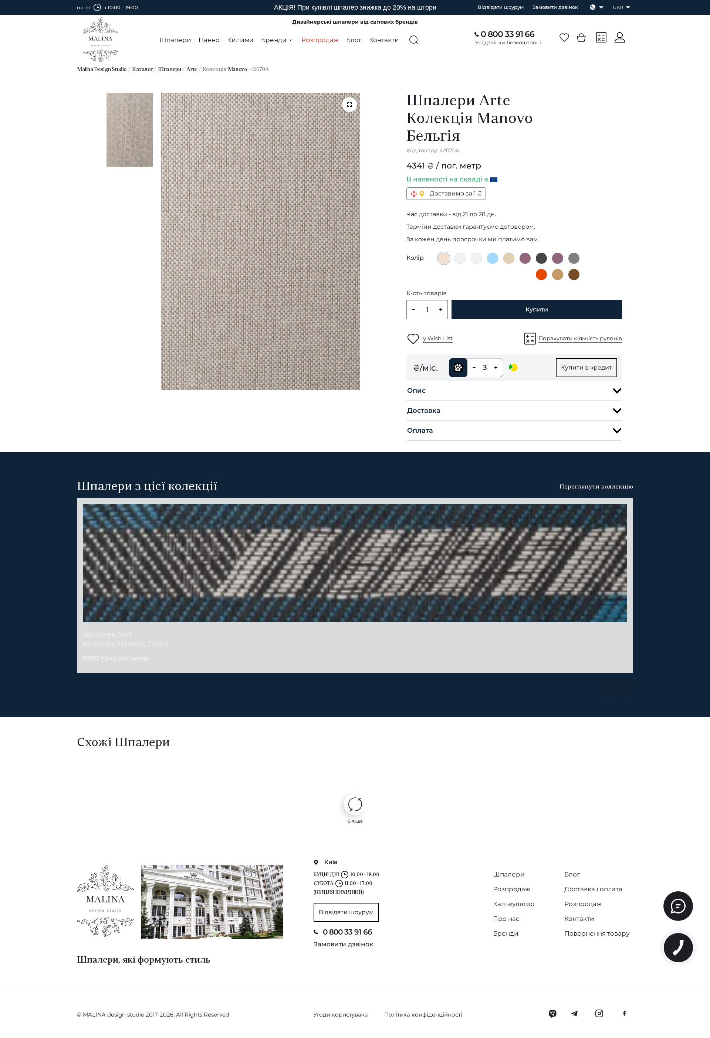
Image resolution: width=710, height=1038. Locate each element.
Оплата (420, 430)
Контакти (384, 40)
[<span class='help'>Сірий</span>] (573, 258)
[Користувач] (619, 37)
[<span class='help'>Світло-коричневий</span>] (557, 274)
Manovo (237, 69)
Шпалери (175, 40)
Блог (354, 40)
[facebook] (624, 1013)
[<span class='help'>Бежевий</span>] (508, 258)
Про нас (506, 918)
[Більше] (355, 804)
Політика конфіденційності (423, 1014)
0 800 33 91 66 (507, 34)
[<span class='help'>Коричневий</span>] (573, 274)
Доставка (423, 410)
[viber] (552, 1013)
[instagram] (599, 1013)
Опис (416, 391)
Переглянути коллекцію (596, 487)
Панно (209, 40)
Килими (240, 40)
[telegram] (575, 1013)
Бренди (505, 933)
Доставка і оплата (593, 889)
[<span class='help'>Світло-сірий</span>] (460, 258)
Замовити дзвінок (555, 7)
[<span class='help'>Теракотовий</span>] (541, 274)
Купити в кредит (586, 367)
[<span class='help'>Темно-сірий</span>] (541, 258)
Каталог (142, 69)
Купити (536, 309)
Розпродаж (320, 40)
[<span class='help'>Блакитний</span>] (492, 258)
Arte (191, 69)
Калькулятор (514, 904)
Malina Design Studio (101, 69)
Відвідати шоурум (501, 7)
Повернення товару (596, 933)
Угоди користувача (340, 1014)
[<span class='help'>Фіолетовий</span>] (525, 258)
